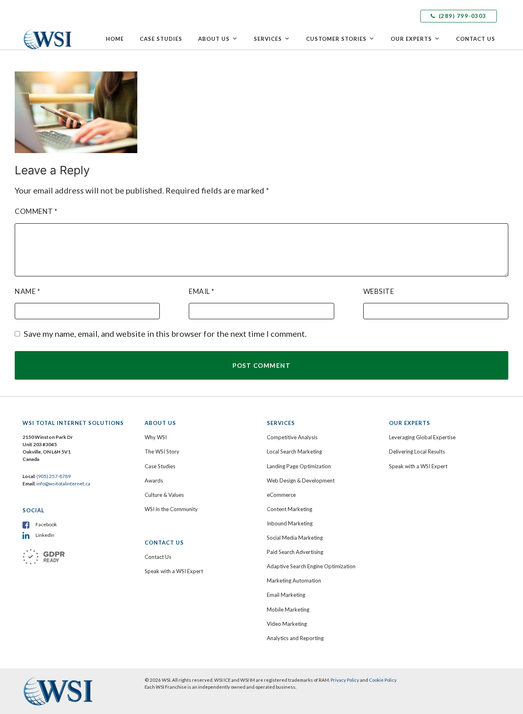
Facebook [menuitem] (46, 524)
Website (378, 291)
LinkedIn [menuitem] (45, 535)
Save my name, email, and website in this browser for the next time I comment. (165, 333)
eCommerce (281, 495)
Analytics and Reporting (295, 638)
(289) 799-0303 (462, 16)
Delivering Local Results (417, 451)
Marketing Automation (294, 580)
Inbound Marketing (290, 523)
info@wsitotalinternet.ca (63, 483)
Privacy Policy (345, 680)
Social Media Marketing (295, 537)
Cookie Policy (383, 680)
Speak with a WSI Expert (174, 571)
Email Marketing (286, 595)
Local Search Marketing (294, 451)
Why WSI (156, 437)
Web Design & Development (301, 480)
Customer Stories (336, 39)
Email (202, 291)
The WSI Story (162, 451)
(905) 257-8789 (53, 476)
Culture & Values (164, 495)
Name (27, 291)
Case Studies (161, 39)
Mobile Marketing (288, 609)
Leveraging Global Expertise (422, 437)
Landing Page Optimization (299, 466)
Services (268, 39)
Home (115, 39)
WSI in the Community (171, 509)
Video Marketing (287, 624)
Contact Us (475, 39)
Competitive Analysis (292, 437)
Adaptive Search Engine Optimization (311, 566)
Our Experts (411, 39)
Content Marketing (289, 509)
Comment (36, 211)
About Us (214, 39)
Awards (154, 480)
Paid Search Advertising (295, 552)
